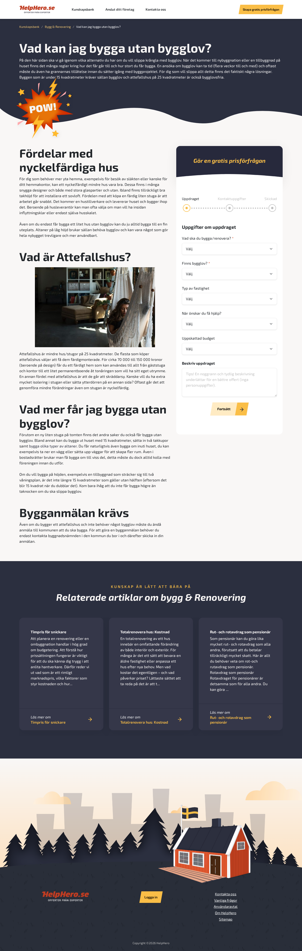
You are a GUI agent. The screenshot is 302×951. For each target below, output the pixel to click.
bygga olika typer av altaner (53, 446)
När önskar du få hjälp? (201, 313)
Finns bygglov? (196, 263)
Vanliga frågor (225, 900)
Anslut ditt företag (119, 9)
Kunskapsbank (83, 9)
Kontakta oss (156, 9)
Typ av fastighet (195, 288)
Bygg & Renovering (58, 27)
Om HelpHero (225, 913)
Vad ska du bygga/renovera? (208, 238)
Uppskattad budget (198, 338)
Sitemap (225, 919)
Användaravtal (226, 906)
